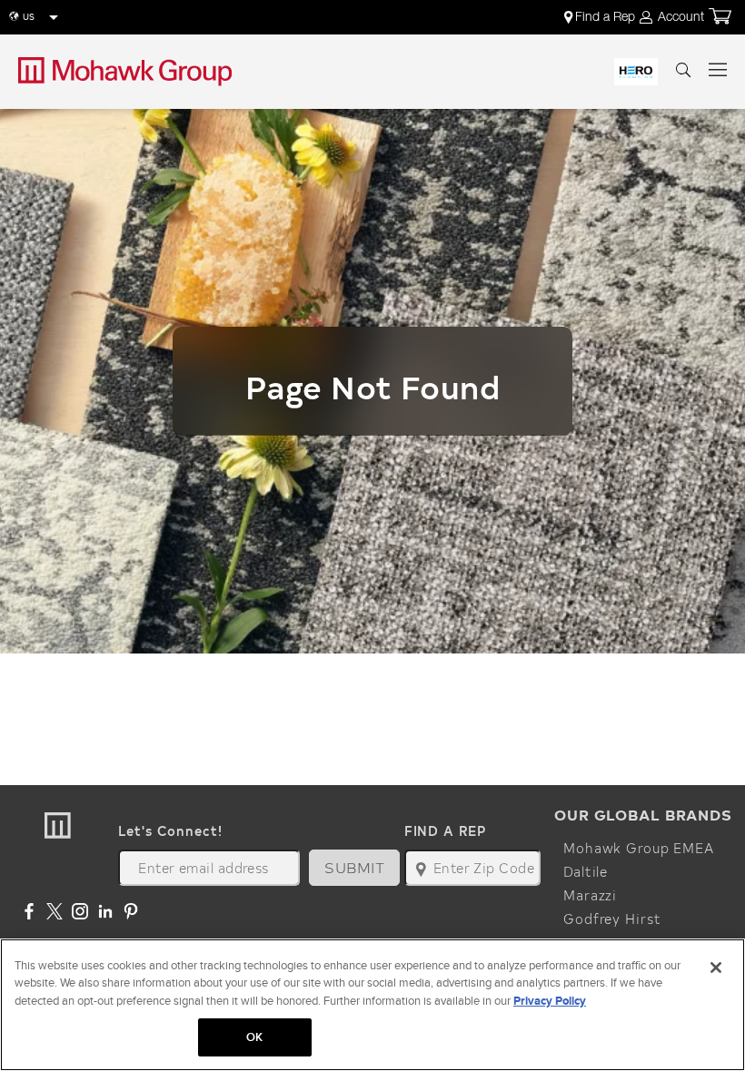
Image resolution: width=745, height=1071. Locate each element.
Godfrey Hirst (612, 918)
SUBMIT (354, 867)
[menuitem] (601, 17)
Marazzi (590, 895)
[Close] (716, 967)
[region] (372, 1004)
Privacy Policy (549, 1000)
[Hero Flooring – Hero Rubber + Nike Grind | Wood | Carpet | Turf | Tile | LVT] (636, 71)
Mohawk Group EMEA (638, 848)
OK (254, 1037)
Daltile (585, 871)
